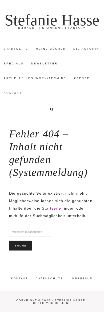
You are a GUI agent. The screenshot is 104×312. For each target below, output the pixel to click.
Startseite (51, 208)
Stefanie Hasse (52, 20)
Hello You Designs (52, 303)
